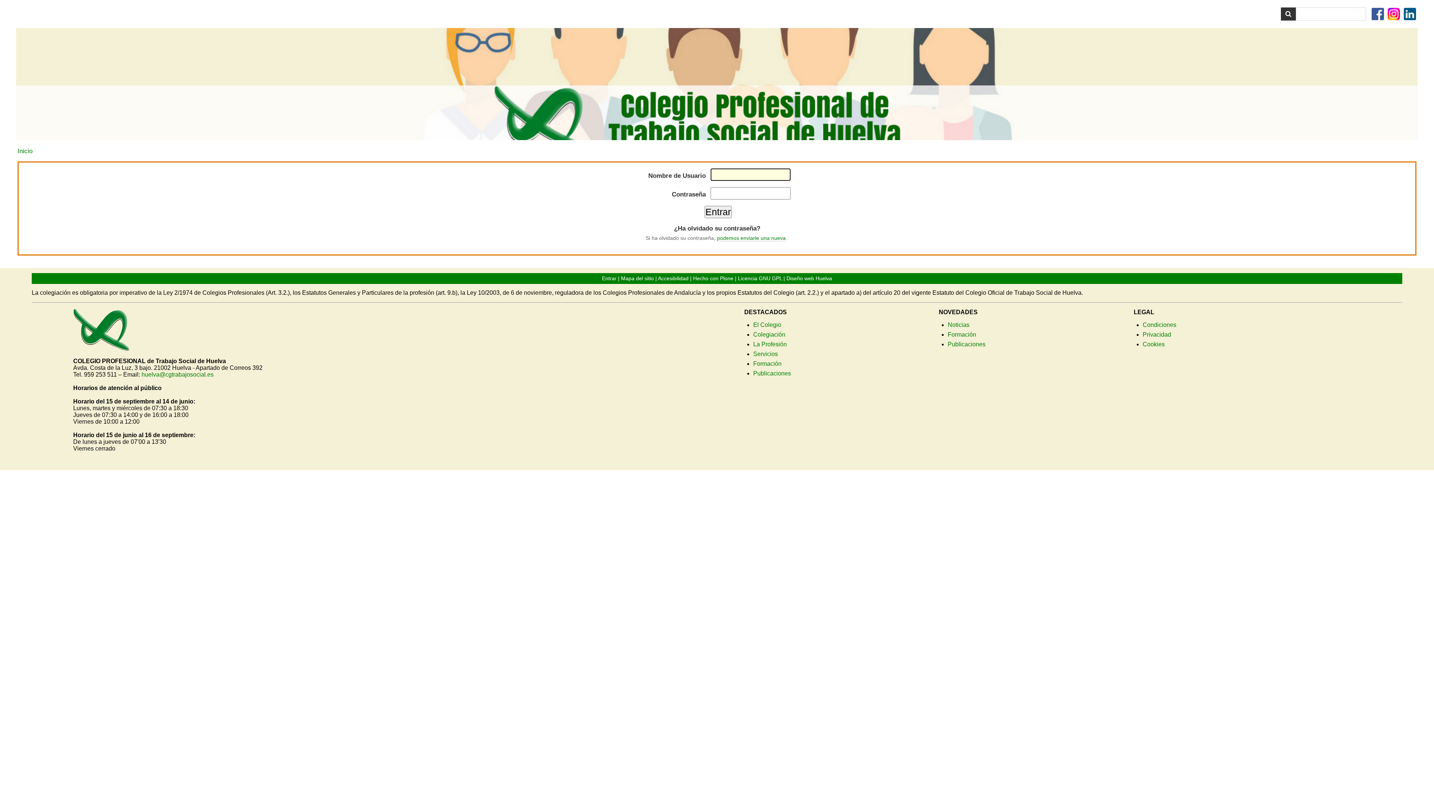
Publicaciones (772, 373)
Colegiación (769, 334)
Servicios (765, 354)
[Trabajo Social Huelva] (717, 84)
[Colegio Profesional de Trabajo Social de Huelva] (101, 347)
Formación (767, 364)
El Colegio (767, 325)
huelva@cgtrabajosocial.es (178, 374)
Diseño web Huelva (809, 278)
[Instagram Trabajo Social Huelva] (1395, 16)
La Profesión (770, 344)
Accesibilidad (673, 278)
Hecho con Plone (713, 278)
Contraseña (688, 194)
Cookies (1154, 344)
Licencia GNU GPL (760, 278)
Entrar (609, 278)
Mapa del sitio (637, 278)
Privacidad (1157, 334)
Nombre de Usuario (676, 175)
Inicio (25, 151)
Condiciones (1159, 325)
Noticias (958, 325)
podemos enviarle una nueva (751, 238)
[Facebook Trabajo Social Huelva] (1379, 16)
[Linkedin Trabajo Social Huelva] (1411, 16)
